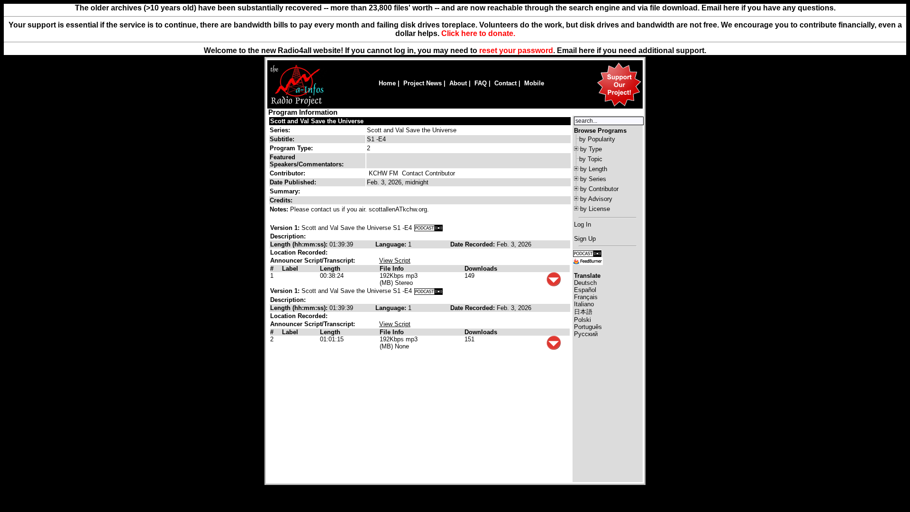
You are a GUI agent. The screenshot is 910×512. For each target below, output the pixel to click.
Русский (586, 334)
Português (588, 326)
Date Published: (293, 182)
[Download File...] (553, 284)
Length (330, 268)
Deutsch (585, 282)
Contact (505, 83)
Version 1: (285, 227)
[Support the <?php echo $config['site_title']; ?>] (619, 106)
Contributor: (287, 173)
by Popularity (597, 139)
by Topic (590, 159)
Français (586, 297)
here (587, 50)
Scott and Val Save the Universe (317, 121)
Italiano (584, 304)
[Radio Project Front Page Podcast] (587, 252)
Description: (288, 236)
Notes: (280, 209)
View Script (394, 260)
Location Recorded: (299, 252)
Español (585, 289)
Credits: (282, 200)
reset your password (516, 50)
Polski (582, 319)
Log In (582, 224)
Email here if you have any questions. (768, 8)
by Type (591, 149)
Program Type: (291, 148)
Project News (422, 83)
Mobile (534, 83)
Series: (280, 130)
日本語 (583, 311)
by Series (593, 179)
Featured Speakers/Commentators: (307, 161)
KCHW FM (383, 173)
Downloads (480, 268)
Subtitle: (282, 139)
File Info (392, 268)
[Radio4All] (297, 105)
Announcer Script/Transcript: (312, 260)
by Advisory (596, 198)
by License (595, 208)
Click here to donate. (478, 33)
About (458, 83)
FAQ (480, 83)
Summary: (286, 191)
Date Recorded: (473, 244)
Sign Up (585, 238)
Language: (391, 244)
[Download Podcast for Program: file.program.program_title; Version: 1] (428, 227)
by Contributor (599, 188)
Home (387, 83)
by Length (593, 169)
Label (290, 268)
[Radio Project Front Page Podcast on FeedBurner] (588, 260)
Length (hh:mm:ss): (299, 244)
